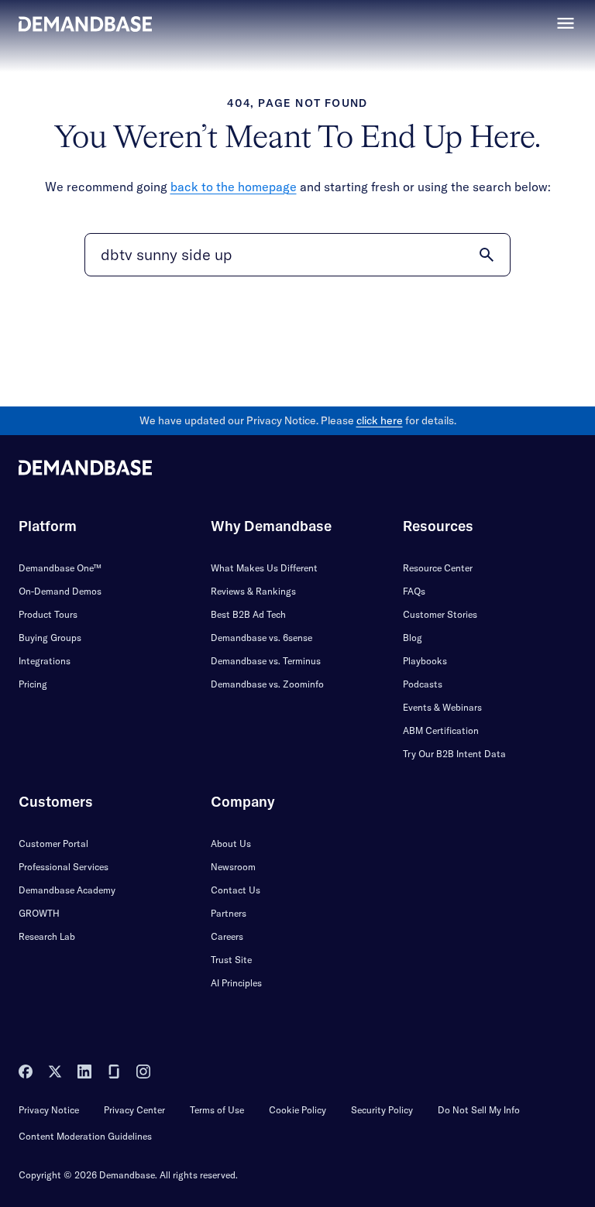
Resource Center (438, 568)
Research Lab (47, 936)
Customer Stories (440, 614)
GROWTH (39, 913)
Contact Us (235, 890)
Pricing (33, 684)
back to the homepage (233, 186)
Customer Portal (53, 843)
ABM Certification (441, 730)
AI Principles (236, 983)
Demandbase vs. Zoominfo (267, 684)
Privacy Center (134, 1110)
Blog (412, 637)
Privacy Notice (49, 1110)
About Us (231, 843)
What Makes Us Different (264, 568)
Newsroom (233, 867)
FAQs (414, 591)
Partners (228, 913)
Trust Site (231, 959)
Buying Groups (50, 637)
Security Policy (382, 1110)
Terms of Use (217, 1110)
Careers (227, 936)
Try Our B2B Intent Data (454, 754)
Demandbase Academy (67, 890)
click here (379, 420)
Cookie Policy (297, 1110)
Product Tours (48, 614)
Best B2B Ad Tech (248, 614)
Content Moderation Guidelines (85, 1136)
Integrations (45, 661)
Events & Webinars (442, 707)
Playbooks (425, 661)
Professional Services (63, 867)
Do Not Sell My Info (479, 1110)
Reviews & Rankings (253, 591)
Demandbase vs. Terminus (266, 661)
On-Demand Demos (60, 591)
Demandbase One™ (60, 568)
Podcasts (422, 684)
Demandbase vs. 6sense (261, 637)
